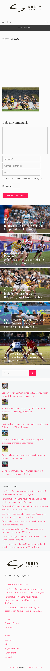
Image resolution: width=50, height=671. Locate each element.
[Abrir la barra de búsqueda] (46, 22)
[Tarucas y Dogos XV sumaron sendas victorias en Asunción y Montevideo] (25, 363)
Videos (8, 644)
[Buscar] (32, 373)
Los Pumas (9, 640)
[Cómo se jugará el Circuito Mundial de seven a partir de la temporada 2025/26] (5, 465)
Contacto (9, 627)
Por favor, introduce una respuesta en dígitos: (22, 178)
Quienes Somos (12, 623)
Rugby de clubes (12, 648)
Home (7, 619)
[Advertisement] (25, 66)
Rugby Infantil (11, 652)
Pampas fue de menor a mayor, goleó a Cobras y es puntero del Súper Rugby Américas (21, 600)
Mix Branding (23, 667)
